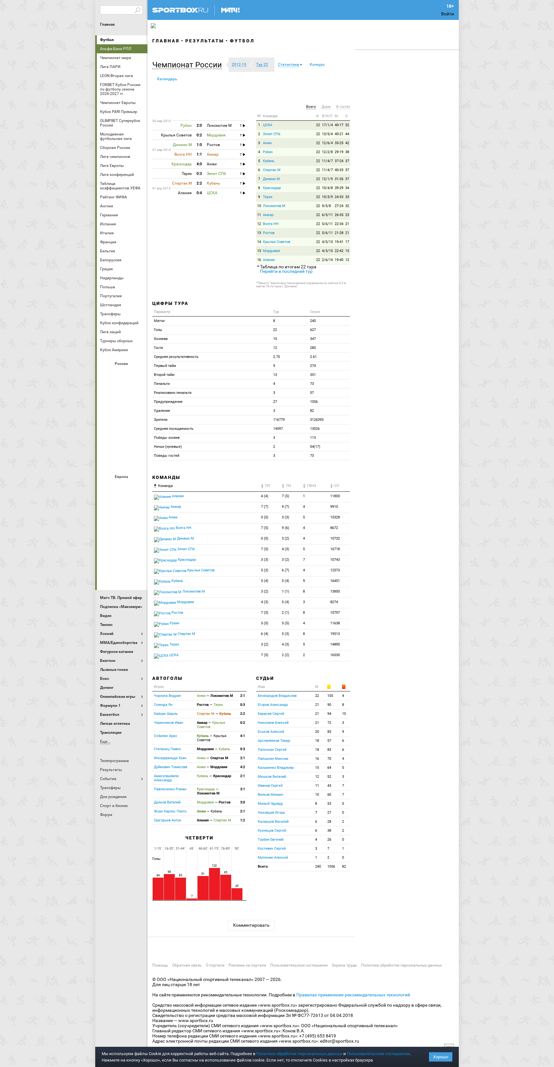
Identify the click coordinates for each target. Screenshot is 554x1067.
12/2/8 (327, 152)
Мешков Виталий (272, 777)
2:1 (242, 696)
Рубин (107, 444)
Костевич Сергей (272, 848)
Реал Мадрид (107, 557)
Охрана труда (344, 965)
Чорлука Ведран (167, 696)
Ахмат (122, 375)
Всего (311, 107)
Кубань (268, 161)
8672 (334, 528)
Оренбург (107, 427)
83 (329, 750)
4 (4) (264, 496)
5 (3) (264, 570)
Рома (122, 557)
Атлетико (122, 488)
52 (347, 125)
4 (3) (285, 549)
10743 (335, 560)
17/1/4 (327, 125)
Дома (326, 107)
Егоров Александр (273, 705)
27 (329, 813)
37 (347, 161)
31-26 (339, 179)
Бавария (138, 488)
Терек (268, 197)
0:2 (242, 723)
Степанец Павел (167, 749)
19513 (335, 634)
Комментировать (251, 925)
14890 (335, 644)
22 (318, 125)
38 (347, 152)
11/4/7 (327, 161)
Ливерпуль (107, 522)
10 (259, 206)
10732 (335, 538)
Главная (107, 24)
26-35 (339, 215)
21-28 (339, 233)
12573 (335, 570)
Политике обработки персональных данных (299, 1053)
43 (329, 786)
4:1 (242, 736)
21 (347, 224)
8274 (334, 602)
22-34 (339, 224)
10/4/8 (327, 188)
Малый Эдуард (270, 804)
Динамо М (122, 392)
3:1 (242, 789)
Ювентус (122, 574)
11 (259, 215)
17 (347, 242)
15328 (335, 517)
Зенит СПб (271, 134)
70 (329, 759)
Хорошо (440, 1056)
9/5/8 (326, 206)
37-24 (339, 161)
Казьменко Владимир (276, 768)
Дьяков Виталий (167, 802)
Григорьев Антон (167, 820)
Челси (138, 557)
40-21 (339, 134)
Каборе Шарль (166, 714)
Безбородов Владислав (277, 696)
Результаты (204, 40)
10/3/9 (327, 197)
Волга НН (271, 224)
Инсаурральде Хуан (170, 758)
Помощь (160, 965)
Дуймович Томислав (170, 767)
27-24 (339, 206)
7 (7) (264, 507)
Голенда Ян (163, 705)
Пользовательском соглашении (378, 1053)
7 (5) (285, 496)
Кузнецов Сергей (272, 830)
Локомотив (138, 409)
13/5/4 (327, 134)
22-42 (339, 251)
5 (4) (264, 581)
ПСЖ (138, 540)
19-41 (339, 242)
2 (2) (285, 655)
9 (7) (285, 507)
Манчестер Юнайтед (138, 522)
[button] (188, 64)
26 (329, 839)
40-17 (339, 125)
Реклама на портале (247, 965)
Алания (269, 260)
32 (347, 206)
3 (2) (285, 538)
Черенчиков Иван (168, 723)
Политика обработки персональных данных (401, 965)
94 (329, 714)
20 (317, 732)
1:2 (242, 820)
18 (317, 741)
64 (329, 768)
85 (329, 732)
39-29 (339, 188)
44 (347, 134)
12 (259, 224)
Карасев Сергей (271, 714)
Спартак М (272, 170)
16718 (335, 549)
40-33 (339, 170)
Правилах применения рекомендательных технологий (353, 994)
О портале (215, 965)
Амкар (268, 215)
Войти (447, 13)
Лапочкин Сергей (272, 750)
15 (259, 251)
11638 (335, 623)
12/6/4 (327, 143)
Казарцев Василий (273, 822)
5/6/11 (327, 224)
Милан (107, 540)
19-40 (339, 260)
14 (259, 242)
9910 (334, 507)
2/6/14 (327, 260)
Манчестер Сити (122, 522)
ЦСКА (122, 461)
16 (259, 260)
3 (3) (285, 517)
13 (259, 233)
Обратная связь (187, 965)
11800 (335, 496)
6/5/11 (327, 215)
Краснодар (107, 409)
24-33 (339, 197)
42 (347, 143)
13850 (335, 591)
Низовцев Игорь (271, 813)
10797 (335, 613)
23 (347, 215)
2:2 (242, 714)
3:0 (242, 802)
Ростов (122, 427)
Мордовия (271, 251)
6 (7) (285, 570)
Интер (138, 505)
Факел (138, 444)
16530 (335, 655)
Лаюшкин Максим (273, 759)
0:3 (242, 705)
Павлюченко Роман (170, 789)
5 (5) (264, 623)
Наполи (122, 540)
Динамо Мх (107, 392)
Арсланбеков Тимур (274, 741)
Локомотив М (274, 206)
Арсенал (107, 488)
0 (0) (264, 517)
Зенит (138, 392)
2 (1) (285, 613)
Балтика (138, 375)
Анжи (267, 143)
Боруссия (122, 505)
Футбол (107, 40)
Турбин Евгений (270, 839)
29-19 (339, 152)
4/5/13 (327, 242)
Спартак (122, 444)
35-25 (339, 143)
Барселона (107, 505)
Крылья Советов (122, 409)
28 (329, 822)
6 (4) (264, 634)
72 (329, 723)
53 (329, 804)
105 (330, 696)
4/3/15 (327, 251)
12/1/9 (327, 179)
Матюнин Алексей (273, 857)
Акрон (107, 375)
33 (347, 197)
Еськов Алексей (271, 732)
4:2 (242, 767)
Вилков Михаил (270, 795)
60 (329, 795)
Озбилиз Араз (165, 736)
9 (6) (285, 528)
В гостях (343, 107)
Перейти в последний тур (286, 271)
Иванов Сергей (270, 786)
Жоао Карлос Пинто (170, 811)
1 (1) (285, 591)
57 (329, 741)
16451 (335, 581)
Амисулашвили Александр (166, 778)
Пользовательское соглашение (299, 965)
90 (329, 705)
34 (347, 188)
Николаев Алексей (273, 723)
